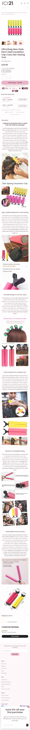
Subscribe (15, 654)
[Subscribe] (27, 725)
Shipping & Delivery (6, 682)
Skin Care (3, 663)
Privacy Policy (4, 695)
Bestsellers (4, 673)
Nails (2, 670)
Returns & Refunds (6, 684)
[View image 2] (9, 43)
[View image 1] (3, 43)
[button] (15, 60)
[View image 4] (20, 43)
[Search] (27, 8)
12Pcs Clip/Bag (6, 71)
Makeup (3, 666)
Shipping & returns (15, 616)
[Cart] (24, 3)
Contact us (4, 679)
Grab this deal (22, 99)
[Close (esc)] (28, 707)
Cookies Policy (5, 700)
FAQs (2, 686)
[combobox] (15, 8)
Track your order (5, 689)
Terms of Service (5, 698)
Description (15, 120)
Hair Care (3, 668)
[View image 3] (15, 43)
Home (2, 12)
